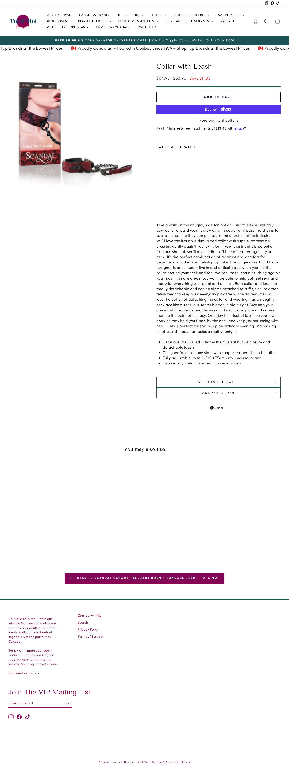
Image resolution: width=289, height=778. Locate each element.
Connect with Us (90, 615)
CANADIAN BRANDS (94, 15)
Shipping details (218, 382)
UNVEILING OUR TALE (112, 27)
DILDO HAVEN (57, 21)
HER (120, 15)
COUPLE (156, 15)
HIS (136, 15)
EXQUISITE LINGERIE (189, 15)
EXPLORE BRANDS (76, 27)
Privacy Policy (88, 629)
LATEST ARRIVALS (59, 15)
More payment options (218, 120)
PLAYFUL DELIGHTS (93, 21)
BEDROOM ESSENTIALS (136, 21)
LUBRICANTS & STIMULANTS (187, 21)
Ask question (218, 393)
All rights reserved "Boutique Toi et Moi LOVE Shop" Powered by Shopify (144, 761)
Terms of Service (90, 637)
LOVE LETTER (146, 27)
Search (83, 622)
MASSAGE (227, 21)
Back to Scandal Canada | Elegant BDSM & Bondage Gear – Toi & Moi (147, 577)
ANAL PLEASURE (228, 15)
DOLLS (50, 27)
